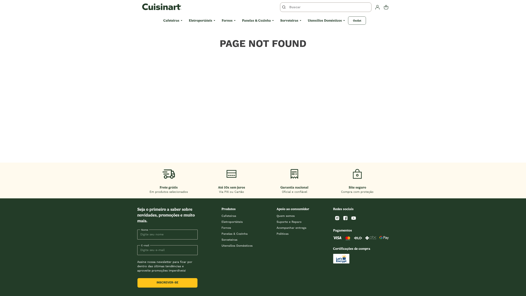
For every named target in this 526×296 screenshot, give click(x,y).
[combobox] (325, 7)
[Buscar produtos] (285, 7)
